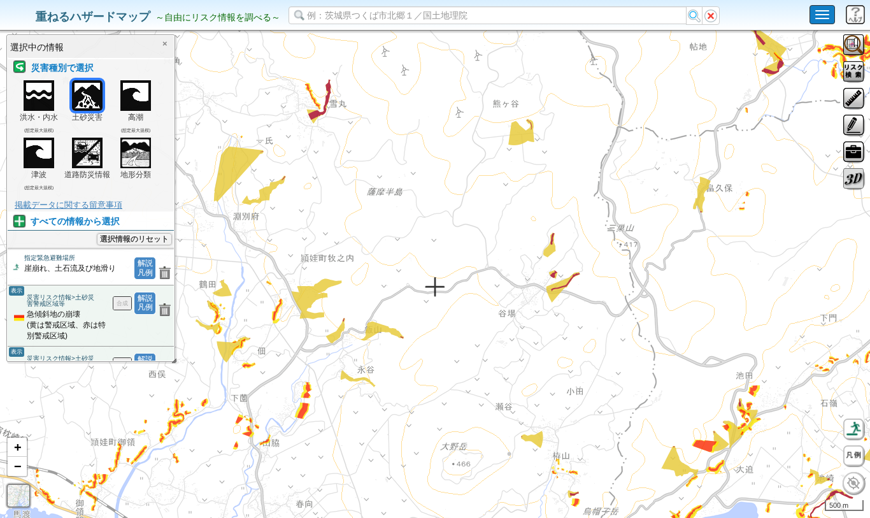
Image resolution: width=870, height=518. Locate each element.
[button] (17, 447)
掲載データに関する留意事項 (68, 205)
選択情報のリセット (134, 238)
